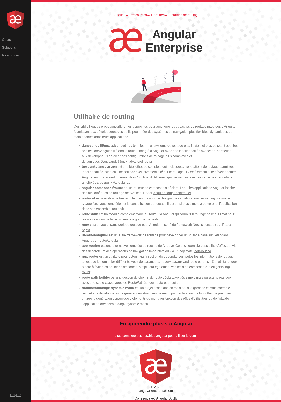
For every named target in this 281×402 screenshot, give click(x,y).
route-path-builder (168, 282)
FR (18, 395)
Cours (6, 39)
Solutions (9, 47)
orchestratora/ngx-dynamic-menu (124, 304)
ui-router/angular (107, 240)
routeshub (154, 219)
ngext (86, 230)
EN (12, 395)
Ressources (11, 55)
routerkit (118, 209)
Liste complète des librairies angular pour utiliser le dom (155, 336)
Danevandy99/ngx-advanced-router (126, 161)
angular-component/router (172, 193)
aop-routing (202, 251)
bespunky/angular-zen (116, 182)
